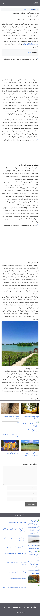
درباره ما (26, 607)
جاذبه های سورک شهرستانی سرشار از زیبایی (14, 587)
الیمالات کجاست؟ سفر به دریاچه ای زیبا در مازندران (32, 454)
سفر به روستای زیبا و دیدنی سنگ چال (31, 417)
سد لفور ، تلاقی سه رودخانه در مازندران (11, 436)
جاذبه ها (36, 9)
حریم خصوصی (17, 607)
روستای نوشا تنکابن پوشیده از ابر (17, 522)
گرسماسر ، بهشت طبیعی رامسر (18, 572)
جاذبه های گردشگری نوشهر (30, 44)
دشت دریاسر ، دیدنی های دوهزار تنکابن (32, 430)
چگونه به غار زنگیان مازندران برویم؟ (11, 417)
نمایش (29, 52)
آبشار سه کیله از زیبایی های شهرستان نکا (15, 553)
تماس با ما (7, 607)
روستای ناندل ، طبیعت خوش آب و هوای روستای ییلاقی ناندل (15, 539)
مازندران (25, 9)
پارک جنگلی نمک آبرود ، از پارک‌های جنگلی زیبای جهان (14, 530)
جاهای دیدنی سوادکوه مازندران (18, 578)
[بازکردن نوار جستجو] (3, 3)
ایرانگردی (31, 9)
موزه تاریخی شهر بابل (13, 453)
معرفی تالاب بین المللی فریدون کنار (16, 547)
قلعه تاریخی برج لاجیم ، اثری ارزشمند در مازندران (15, 564)
